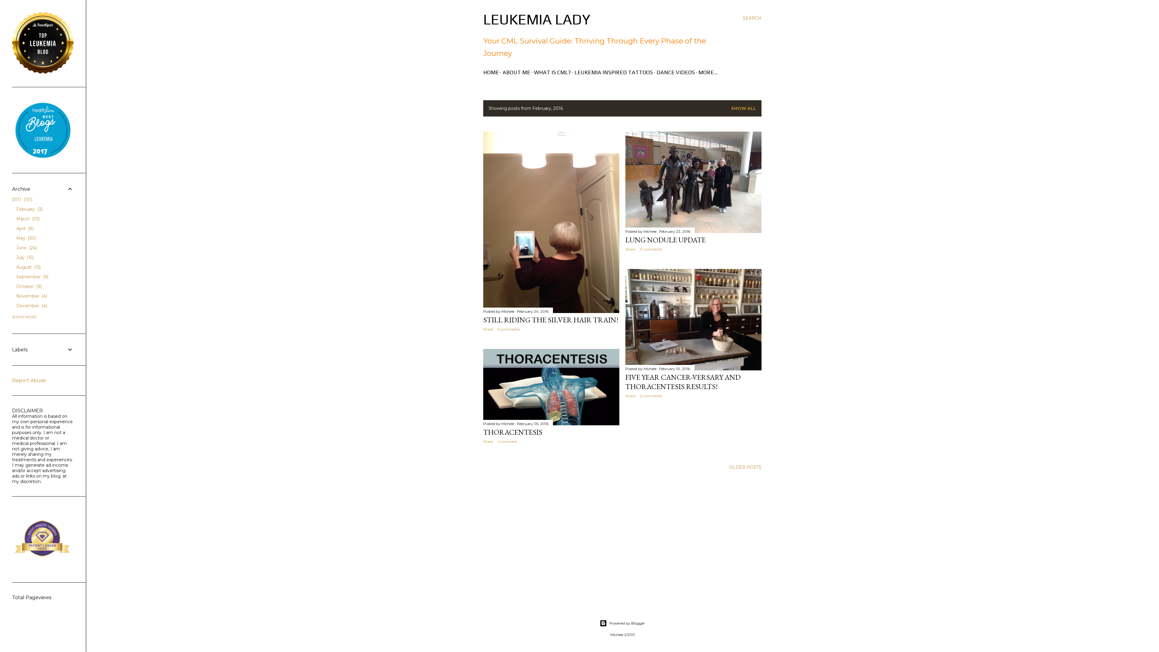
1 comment (507, 441)
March (27, 219)
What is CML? (552, 72)
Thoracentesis (512, 432)
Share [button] (488, 329)
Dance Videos (675, 72)
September (31, 277)
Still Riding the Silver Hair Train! (550, 319)
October (28, 286)
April (24, 228)
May (25, 238)
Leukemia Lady (536, 19)
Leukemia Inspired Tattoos (613, 72)
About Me (516, 72)
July (24, 257)
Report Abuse (29, 380)
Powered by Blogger (627, 623)
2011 (21, 199)
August (28, 267)
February (28, 209)
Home (491, 72)
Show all (743, 108)
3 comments (651, 249)
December (31, 305)
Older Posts (745, 467)
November (31, 296)
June (26, 248)
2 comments (651, 396)
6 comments (509, 329)
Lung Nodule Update (665, 240)
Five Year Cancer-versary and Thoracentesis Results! (683, 381)
